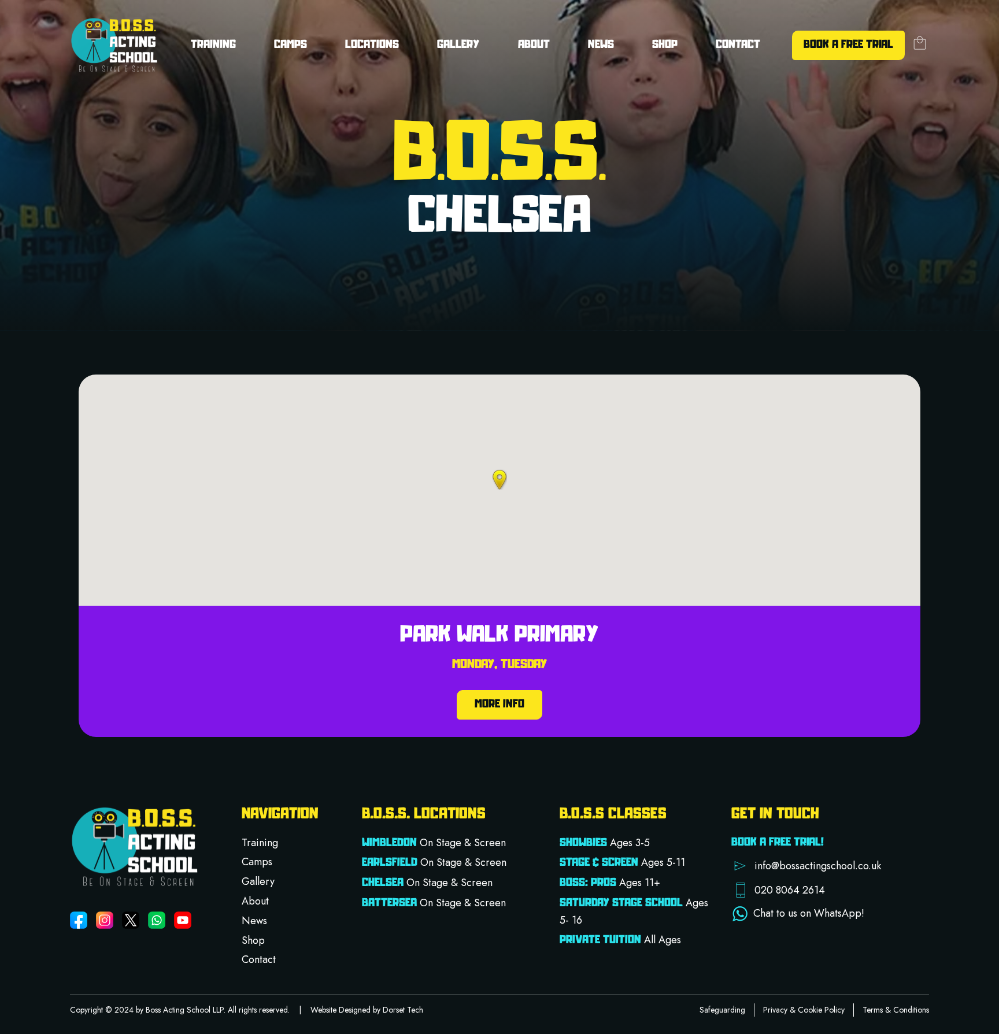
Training (260, 842)
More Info (499, 704)
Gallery (458, 45)
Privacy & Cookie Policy (804, 1010)
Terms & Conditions (896, 1010)
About (255, 901)
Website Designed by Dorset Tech (366, 1010)
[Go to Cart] (920, 45)
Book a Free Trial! (777, 842)
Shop (665, 45)
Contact (738, 45)
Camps (290, 45)
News (601, 45)
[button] (499, 479)
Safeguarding (722, 1010)
